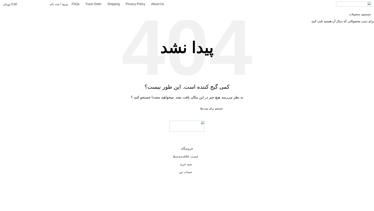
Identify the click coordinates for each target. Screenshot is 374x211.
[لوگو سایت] (353, 3)
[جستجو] (44, 4)
